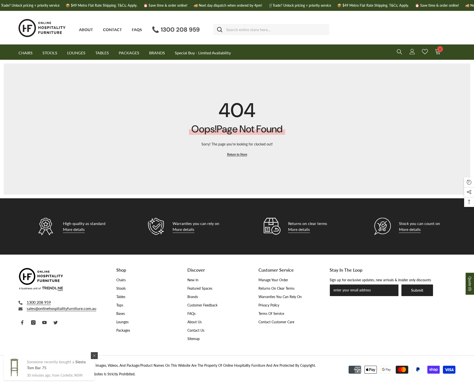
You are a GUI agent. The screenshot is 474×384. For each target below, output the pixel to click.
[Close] (94, 355)
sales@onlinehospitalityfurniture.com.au (61, 308)
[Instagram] (33, 322)
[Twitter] (55, 322)
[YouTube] (44, 322)
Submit (417, 290)
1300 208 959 (39, 302)
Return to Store (237, 154)
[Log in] (412, 51)
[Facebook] (22, 322)
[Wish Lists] (425, 52)
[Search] (271, 29)
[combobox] (275, 29)
